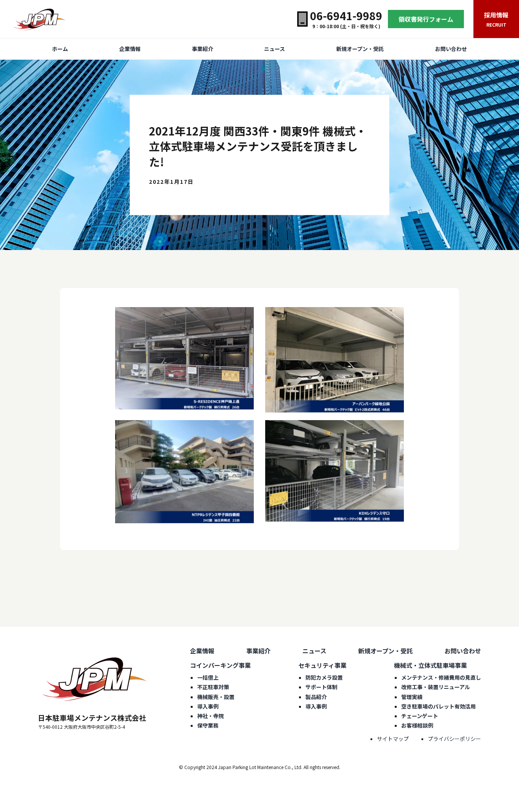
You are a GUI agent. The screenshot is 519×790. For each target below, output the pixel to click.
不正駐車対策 (213, 687)
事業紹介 (202, 49)
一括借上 (207, 677)
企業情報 (130, 49)
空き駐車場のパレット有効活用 (438, 706)
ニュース (274, 49)
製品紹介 (316, 697)
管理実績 (411, 697)
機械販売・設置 (215, 697)
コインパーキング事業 (220, 665)
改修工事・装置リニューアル (435, 687)
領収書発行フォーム (426, 19)
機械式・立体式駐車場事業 (430, 665)
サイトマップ (393, 738)
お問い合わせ (451, 49)
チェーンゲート (419, 716)
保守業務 (207, 725)
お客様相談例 (417, 725)
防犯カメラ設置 (324, 677)
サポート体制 (321, 687)
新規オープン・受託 (360, 49)
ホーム (60, 49)
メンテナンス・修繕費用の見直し (441, 677)
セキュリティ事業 (322, 665)
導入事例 (207, 706)
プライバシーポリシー (454, 738)
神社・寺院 (210, 716)
